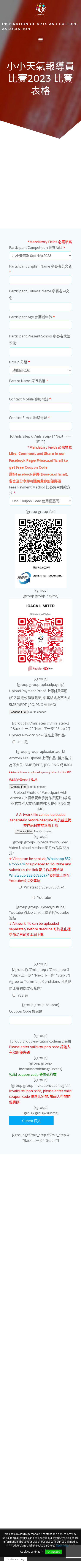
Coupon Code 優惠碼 (25, 1011)
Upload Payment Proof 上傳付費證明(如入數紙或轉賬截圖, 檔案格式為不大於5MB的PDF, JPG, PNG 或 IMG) (40, 697)
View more (62, 1545)
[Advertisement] (40, 184)
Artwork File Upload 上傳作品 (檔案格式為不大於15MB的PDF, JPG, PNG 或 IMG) (40, 768)
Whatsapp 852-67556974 (29, 875)
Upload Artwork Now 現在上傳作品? (37, 738)
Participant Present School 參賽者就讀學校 (39, 339)
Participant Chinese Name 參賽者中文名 (39, 294)
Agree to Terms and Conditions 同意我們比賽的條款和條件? (40, 988)
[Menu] (40, 39)
